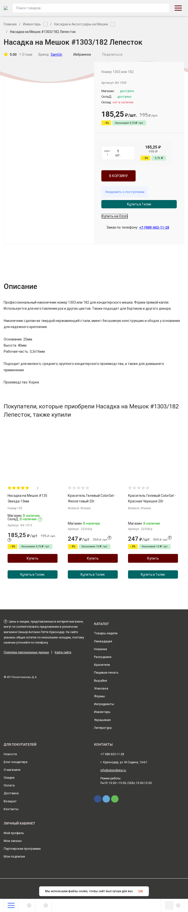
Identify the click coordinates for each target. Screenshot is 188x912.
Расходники (102, 657)
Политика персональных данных (26, 652)
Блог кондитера (15, 762)
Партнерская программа (22, 848)
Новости (10, 754)
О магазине (12, 770)
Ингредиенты (104, 704)
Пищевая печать (106, 672)
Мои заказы (13, 841)
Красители (102, 665)
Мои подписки (14, 856)
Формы (99, 696)
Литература (103, 728)
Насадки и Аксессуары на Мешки (81, 24)
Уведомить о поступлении (124, 192)
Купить (32, 558)
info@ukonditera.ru (113, 770)
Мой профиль (14, 833)
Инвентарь (32, 24)
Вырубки (100, 680)
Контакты (11, 809)
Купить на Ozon (114, 216)
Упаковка (101, 688)
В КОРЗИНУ (118, 176)
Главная (10, 24)
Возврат (10, 801)
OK (140, 891)
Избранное (82, 54)
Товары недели (106, 633)
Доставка (11, 793)
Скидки (9, 777)
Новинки (100, 649)
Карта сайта (63, 652)
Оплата (9, 785)
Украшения (102, 720)
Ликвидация (103, 641)
